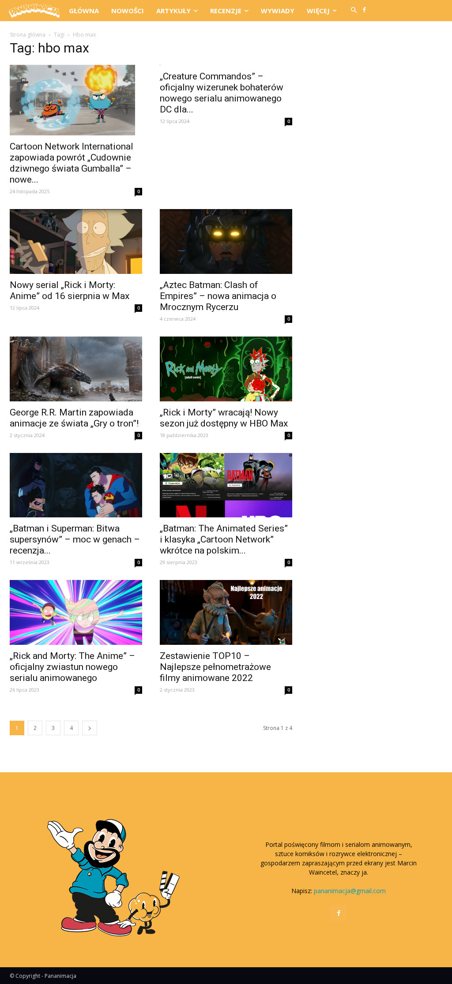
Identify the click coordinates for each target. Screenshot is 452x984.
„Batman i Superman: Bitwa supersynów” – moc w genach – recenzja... (75, 539)
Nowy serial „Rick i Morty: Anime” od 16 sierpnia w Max (69, 290)
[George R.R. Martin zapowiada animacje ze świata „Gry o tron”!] (76, 369)
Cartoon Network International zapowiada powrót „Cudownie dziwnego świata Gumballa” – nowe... (71, 163)
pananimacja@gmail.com (350, 891)
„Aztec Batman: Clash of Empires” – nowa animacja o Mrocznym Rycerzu (218, 296)
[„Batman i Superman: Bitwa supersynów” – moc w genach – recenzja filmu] (76, 485)
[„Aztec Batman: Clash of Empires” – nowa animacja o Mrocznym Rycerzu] (226, 241)
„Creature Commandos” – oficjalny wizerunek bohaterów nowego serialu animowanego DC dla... (221, 93)
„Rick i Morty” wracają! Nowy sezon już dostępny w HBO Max (224, 418)
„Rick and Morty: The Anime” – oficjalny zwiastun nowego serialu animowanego (72, 667)
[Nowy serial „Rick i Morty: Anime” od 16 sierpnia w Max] (76, 241)
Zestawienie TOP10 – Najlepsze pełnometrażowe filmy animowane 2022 (215, 667)
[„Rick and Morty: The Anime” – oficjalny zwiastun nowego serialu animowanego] (76, 612)
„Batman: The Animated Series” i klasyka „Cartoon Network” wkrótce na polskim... (224, 539)
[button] (354, 11)
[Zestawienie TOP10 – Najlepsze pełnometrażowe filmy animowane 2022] (226, 612)
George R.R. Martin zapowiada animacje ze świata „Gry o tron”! (74, 418)
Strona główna (27, 34)
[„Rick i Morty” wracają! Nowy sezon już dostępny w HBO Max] (226, 369)
